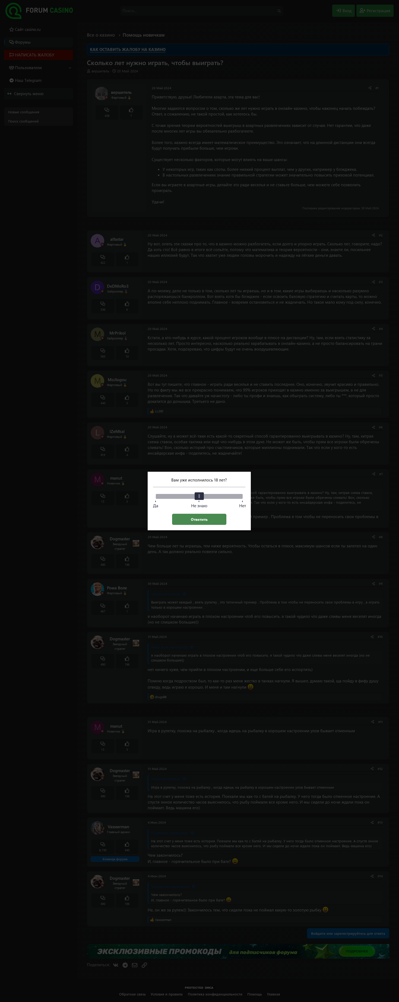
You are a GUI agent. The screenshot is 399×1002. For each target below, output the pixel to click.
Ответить (199, 519)
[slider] (199, 496)
